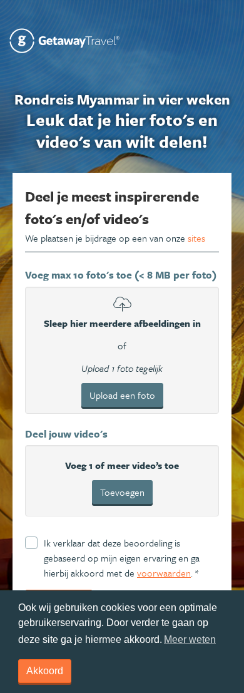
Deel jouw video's (66, 433)
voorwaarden (164, 573)
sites (196, 238)
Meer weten (190, 639)
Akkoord (44, 670)
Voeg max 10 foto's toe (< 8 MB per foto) (120, 274)
